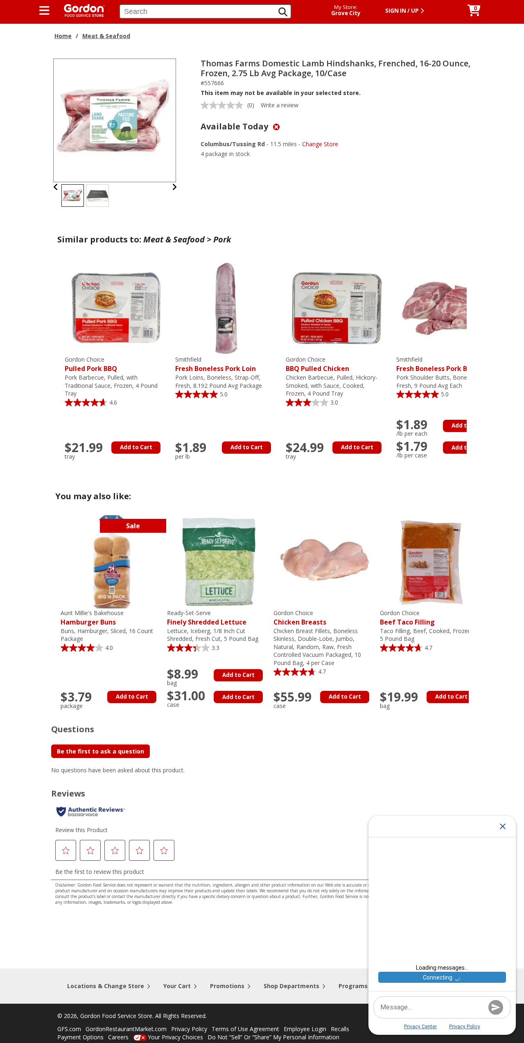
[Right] (174, 186)
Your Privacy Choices (175, 1037)
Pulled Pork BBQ (91, 364)
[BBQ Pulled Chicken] (337, 308)
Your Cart (177, 986)
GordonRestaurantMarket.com (126, 1029)
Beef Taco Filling (407, 618)
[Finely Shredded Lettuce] (218, 561)
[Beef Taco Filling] (431, 561)
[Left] (56, 186)
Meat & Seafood (106, 36)
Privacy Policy (189, 1029)
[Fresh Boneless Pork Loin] (226, 308)
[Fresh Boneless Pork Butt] (447, 308)
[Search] (282, 11)
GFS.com (69, 1029)
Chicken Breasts (299, 618)
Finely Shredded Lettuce (206, 618)
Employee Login (305, 1029)
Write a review (279, 105)
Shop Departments (291, 986)
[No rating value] (224, 105)
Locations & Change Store (105, 986)
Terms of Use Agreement (245, 1029)
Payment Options (80, 1037)
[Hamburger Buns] (112, 561)
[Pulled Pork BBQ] (116, 308)
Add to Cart (136, 447)
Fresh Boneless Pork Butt (437, 364)
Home (63, 36)
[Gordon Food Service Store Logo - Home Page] (80, 10)
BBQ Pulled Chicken (317, 364)
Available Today (235, 126)
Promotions (227, 986)
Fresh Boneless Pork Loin (215, 364)
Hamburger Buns (92, 618)
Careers (118, 1037)
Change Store (320, 144)
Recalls (340, 1029)
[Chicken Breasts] (325, 561)
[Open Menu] (44, 10)
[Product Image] (115, 120)
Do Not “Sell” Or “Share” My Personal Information (273, 1037)
